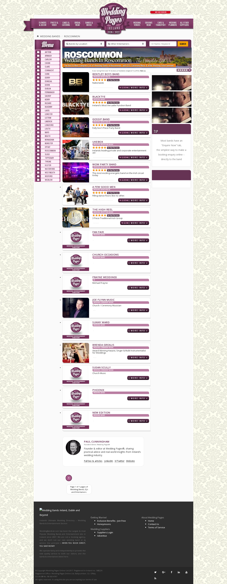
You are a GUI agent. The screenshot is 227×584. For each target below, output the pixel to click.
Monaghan (49, 139)
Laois (47, 110)
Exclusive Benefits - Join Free (111, 520)
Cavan (47, 63)
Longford (49, 125)
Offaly (47, 147)
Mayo (47, 132)
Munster (49, 143)
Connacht (49, 70)
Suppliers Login (105, 532)
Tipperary (49, 157)
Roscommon (72, 36)
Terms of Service (156, 527)
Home (151, 520)
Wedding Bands (49, 36)
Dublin (48, 88)
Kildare (48, 103)
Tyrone (48, 161)
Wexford (49, 176)
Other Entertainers (119, 43)
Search (183, 43)
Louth (47, 128)
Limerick (48, 121)
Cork (47, 74)
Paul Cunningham (96, 441)
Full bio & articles (93, 461)
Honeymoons (104, 524)
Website (130, 461)
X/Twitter (119, 461)
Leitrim (48, 117)
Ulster (48, 165)
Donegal (48, 81)
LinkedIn (108, 461)
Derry (47, 77)
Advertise (102, 535)
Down (47, 84)
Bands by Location (77, 43)
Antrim (48, 52)
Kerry (47, 99)
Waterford (50, 168)
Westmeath (50, 172)
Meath (47, 136)
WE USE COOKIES (160, 12)
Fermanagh (50, 92)
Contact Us (153, 524)
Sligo (47, 154)
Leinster (49, 114)
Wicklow (49, 179)
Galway (48, 95)
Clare (47, 66)
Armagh (48, 55)
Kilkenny (48, 106)
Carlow (48, 59)
